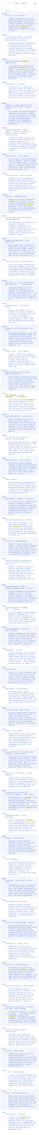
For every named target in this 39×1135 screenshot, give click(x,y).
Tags (16, 3)
